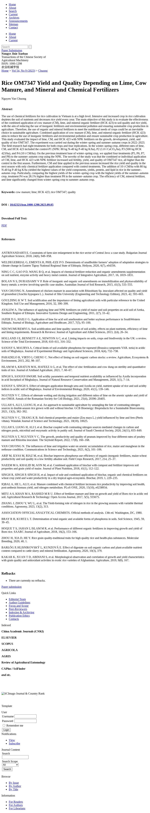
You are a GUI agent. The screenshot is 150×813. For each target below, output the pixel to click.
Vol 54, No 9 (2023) (23, 70)
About (12, 7)
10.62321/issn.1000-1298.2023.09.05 (31, 204)
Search (13, 11)
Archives (14, 17)
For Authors (16, 805)
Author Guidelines (19, 602)
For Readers (16, 801)
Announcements (18, 20)
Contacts (14, 618)
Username (8, 716)
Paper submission (11, 586)
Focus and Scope (19, 605)
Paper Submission (11, 50)
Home (12, 4)
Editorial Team (17, 599)
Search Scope (10, 761)
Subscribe (14, 743)
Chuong (43, 70)
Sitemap (13, 24)
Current (13, 14)
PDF (4, 225)
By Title (13, 789)
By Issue (14, 782)
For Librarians (17, 808)
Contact (13, 27)
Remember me (14, 725)
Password (7, 721)
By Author (15, 786)
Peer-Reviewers (18, 609)
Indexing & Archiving (21, 612)
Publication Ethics (19, 615)
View (12, 740)
